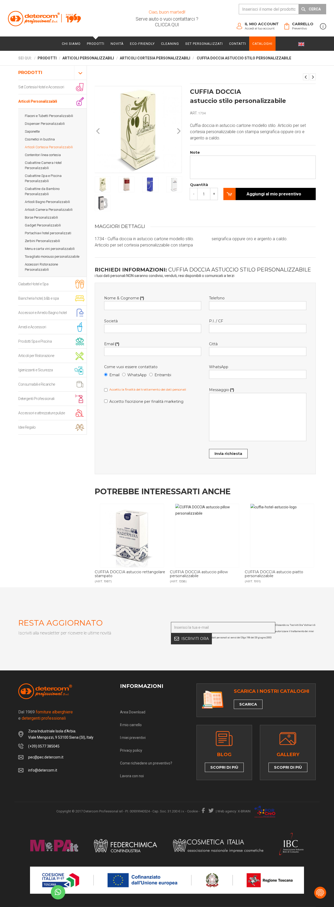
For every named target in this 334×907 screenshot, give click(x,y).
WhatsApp (137, 375)
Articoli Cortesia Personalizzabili (49, 147)
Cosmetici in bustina (40, 139)
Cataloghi (262, 44)
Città (213, 344)
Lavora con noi (132, 776)
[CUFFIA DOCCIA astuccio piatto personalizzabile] (313, 76)
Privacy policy (131, 750)
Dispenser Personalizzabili (45, 124)
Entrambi (162, 375)
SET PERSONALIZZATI (204, 44)
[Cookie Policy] (320, 893)
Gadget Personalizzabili (43, 225)
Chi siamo (71, 44)
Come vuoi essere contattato (131, 367)
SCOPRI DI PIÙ (224, 767)
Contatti (237, 44)
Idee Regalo (27, 427)
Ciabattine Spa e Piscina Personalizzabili (43, 178)
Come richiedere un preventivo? (146, 763)
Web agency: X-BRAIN (233, 811)
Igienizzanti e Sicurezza (35, 370)
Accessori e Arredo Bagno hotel (42, 313)
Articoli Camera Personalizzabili (49, 210)
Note (195, 152)
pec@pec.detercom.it (45, 757)
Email (111, 344)
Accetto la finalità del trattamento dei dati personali (147, 389)
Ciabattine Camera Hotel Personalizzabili (43, 165)
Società (111, 321)
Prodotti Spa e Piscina (35, 341)
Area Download (132, 712)
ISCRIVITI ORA (195, 638)
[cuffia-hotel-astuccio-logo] (282, 535)
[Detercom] (44, 18)
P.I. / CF (216, 321)
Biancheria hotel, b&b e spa (38, 298)
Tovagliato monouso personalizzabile (52, 256)
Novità (117, 44)
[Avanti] (178, 131)
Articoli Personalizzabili (37, 101)
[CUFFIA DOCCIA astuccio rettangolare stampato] (132, 535)
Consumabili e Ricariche (36, 384)
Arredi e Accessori (32, 327)
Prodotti (95, 44)
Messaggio (221, 389)
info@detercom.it (42, 770)
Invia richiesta (228, 453)
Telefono (217, 298)
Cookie (192, 811)
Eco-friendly (142, 44)
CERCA (315, 9)
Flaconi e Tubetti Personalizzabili (49, 116)
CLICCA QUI (167, 24)
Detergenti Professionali (36, 399)
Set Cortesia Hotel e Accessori (41, 87)
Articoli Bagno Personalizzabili (47, 202)
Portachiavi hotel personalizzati (48, 233)
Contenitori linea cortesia (43, 155)
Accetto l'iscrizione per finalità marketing (146, 401)
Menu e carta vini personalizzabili (50, 249)
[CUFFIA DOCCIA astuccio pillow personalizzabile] (306, 76)
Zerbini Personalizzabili (42, 241)
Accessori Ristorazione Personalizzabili (41, 267)
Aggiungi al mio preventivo (274, 193)
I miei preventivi (133, 738)
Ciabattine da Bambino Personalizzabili (42, 191)
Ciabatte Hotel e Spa (33, 284)
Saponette (32, 131)
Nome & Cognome (124, 298)
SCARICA (248, 704)
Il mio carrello (131, 725)
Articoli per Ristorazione (36, 356)
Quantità (199, 184)
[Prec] (98, 131)
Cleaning (170, 44)
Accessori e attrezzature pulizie (41, 413)
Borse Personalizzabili (41, 217)
